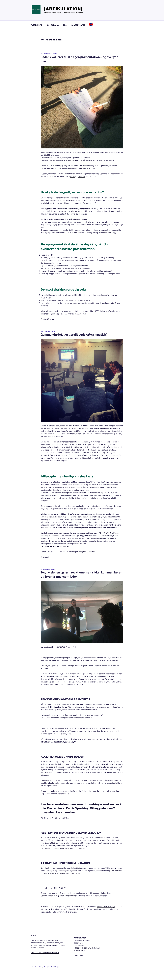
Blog (65, 25)
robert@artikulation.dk (51, 953)
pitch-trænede (47, 909)
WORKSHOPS (36, 25)
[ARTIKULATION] (63, 8)
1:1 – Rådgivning (53, 25)
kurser (74, 160)
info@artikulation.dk (87, 552)
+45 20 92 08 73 (37, 953)
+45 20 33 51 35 (80, 948)
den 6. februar (80, 314)
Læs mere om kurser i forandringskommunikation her (63, 848)
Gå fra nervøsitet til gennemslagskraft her (59, 896)
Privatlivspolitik (79, 950)
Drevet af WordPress (51, 967)
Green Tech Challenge (106, 906)
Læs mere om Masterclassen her (55, 546)
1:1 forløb (73, 233)
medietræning (109, 233)
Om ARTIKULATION (78, 25)
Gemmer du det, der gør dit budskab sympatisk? (74, 334)
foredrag (67, 160)
